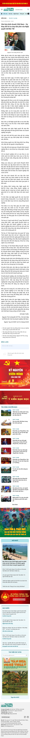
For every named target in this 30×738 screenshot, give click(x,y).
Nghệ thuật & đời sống (8, 623)
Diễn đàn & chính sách (8, 631)
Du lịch (26, 13)
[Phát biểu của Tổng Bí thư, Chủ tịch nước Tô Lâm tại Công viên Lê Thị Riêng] (6, 460)
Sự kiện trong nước (7, 616)
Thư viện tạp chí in (15, 652)
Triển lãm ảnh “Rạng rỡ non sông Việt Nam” (14, 586)
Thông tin (22, 13)
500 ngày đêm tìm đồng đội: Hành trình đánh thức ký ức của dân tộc (20, 480)
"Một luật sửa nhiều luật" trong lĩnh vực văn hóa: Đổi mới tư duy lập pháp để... (20, 413)
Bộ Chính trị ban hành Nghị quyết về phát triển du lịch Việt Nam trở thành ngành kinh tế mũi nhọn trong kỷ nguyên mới (14, 563)
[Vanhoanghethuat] (1, 13)
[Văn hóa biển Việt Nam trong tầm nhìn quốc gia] (6, 422)
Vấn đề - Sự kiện (13, 18)
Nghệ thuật (16, 13)
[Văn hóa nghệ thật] (7, 706)
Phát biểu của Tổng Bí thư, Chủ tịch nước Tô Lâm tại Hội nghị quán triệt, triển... (21, 432)
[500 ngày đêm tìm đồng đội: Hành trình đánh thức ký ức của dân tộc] (6, 479)
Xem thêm (15, 504)
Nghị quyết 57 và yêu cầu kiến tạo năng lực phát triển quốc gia (20, 499)
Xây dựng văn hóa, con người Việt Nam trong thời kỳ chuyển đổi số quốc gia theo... (20, 489)
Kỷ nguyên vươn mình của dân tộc (10, 646)
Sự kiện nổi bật (19, 9)
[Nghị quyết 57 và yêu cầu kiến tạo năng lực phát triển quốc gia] (6, 498)
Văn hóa (10, 13)
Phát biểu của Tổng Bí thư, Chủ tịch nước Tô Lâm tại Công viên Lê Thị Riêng (21, 461)
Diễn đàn (5, 13)
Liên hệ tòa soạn (5, 717)
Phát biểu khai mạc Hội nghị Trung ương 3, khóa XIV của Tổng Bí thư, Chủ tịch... (20, 451)
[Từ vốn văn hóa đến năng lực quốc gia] (6, 470)
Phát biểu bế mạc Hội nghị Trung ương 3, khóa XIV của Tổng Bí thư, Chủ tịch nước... (20, 442)
